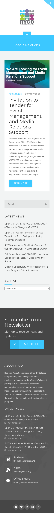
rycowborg (33, 94)
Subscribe (31, 344)
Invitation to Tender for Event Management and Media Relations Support (25, 116)
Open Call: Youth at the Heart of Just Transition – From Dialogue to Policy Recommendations (23, 236)
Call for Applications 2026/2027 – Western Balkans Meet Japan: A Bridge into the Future (26, 258)
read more (21, 183)
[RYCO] (27, 17)
